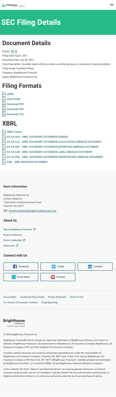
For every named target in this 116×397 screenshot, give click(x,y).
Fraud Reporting (49, 302)
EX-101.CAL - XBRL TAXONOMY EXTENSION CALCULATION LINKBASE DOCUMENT (54, 141)
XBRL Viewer (14, 131)
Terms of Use (77, 297)
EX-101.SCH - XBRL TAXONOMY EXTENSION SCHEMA (37, 136)
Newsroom (9, 245)
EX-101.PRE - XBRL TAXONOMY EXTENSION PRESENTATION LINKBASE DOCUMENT (55, 156)
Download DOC (15, 109)
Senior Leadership (12, 240)
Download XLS (15, 114)
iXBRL (10, 94)
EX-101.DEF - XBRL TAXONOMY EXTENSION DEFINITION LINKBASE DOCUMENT (53, 146)
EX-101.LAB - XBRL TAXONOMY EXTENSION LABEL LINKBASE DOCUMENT (50, 151)
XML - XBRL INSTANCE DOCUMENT (27, 161)
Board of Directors (12, 235)
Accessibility (9, 297)
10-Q (14, 51)
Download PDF (15, 104)
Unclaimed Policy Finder (32, 297)
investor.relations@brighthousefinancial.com (32, 210)
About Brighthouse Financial (17, 229)
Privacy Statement (57, 297)
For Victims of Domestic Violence (20, 302)
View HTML (13, 99)
